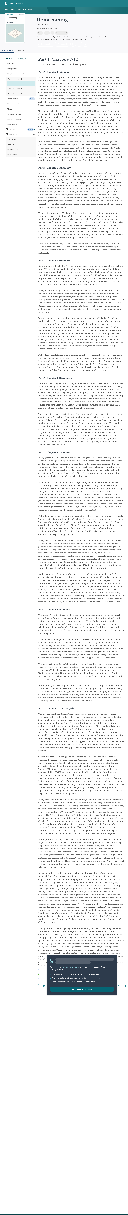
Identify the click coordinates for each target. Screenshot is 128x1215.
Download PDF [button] (46, 44)
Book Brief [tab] (24, 50)
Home (7, 10)
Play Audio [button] (64, 44)
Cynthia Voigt (42, 24)
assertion (53, 80)
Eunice (68, 281)
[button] (73, 44)
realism (52, 717)
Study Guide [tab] (8, 50)
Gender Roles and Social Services (76, 759)
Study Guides (16, 10)
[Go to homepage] (14, 3)
